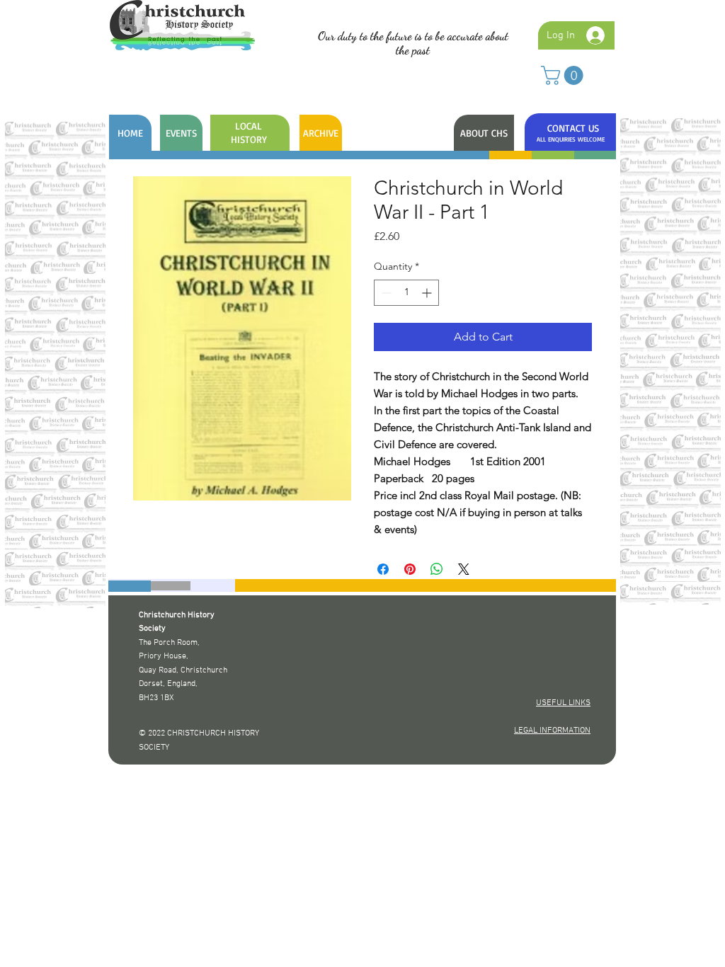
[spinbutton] (406, 292)
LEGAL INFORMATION (552, 731)
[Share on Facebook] (383, 569)
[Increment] (428, 292)
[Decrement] (385, 292)
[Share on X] (463, 569)
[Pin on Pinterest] (409, 569)
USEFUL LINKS (563, 703)
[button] (564, 75)
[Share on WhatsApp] (436, 569)
